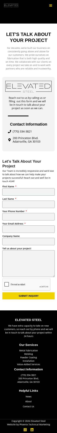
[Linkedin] (32, 429)
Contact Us (28, 406)
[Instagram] (25, 429)
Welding (28, 353)
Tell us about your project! (16, 248)
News (29, 396)
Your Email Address (13, 223)
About (28, 401)
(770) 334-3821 (28, 374)
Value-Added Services (28, 364)
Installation (29, 360)
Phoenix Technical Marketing (34, 424)
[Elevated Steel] (11, 5)
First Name (8, 186)
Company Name (11, 236)
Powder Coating (28, 357)
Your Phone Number (13, 211)
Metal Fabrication (28, 350)
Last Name (8, 198)
